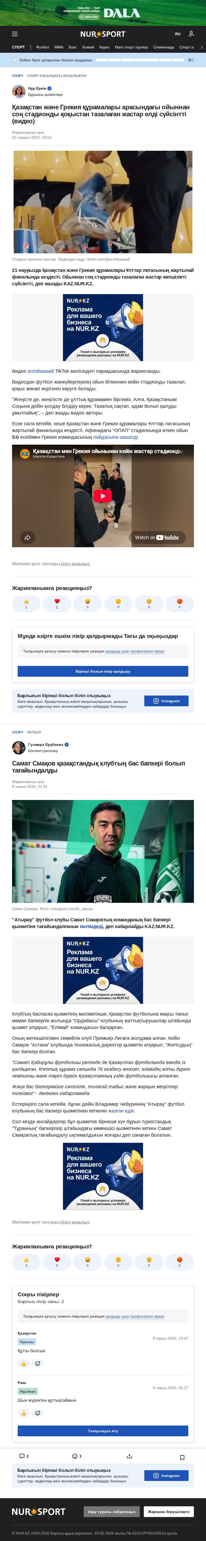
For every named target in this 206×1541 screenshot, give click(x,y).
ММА (58, 47)
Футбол (42, 47)
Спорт (18, 47)
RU (178, 34)
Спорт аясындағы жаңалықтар (57, 76)
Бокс (73, 47)
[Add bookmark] (182, 1457)
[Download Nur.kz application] (103, 13)
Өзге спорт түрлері (131, 47)
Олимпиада (163, 47)
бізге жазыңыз (75, 563)
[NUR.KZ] (103, 34)
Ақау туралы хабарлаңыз (111, 1512)
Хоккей (88, 47)
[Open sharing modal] (129, 1456)
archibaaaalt (40, 371)
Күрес (105, 47)
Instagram (170, 701)
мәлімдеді (91, 926)
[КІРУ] (191, 34)
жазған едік (121, 1111)
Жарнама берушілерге (169, 1512)
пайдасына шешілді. (115, 437)
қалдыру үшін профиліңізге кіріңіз (135, 651)
